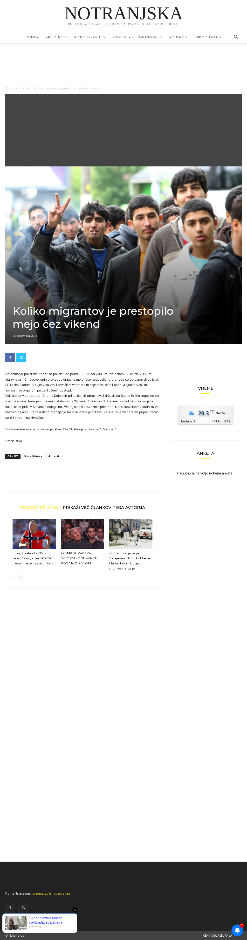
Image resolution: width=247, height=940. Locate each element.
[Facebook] (10, 357)
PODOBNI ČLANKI (39, 507)
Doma (9, 88)
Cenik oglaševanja (217, 935)
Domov (32, 37)
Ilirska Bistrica (33, 456)
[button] (236, 37)
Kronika (24, 88)
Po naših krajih (88, 37)
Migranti (53, 456)
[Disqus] (82, 665)
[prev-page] (16, 578)
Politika (176, 37)
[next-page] (23, 578)
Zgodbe (119, 37)
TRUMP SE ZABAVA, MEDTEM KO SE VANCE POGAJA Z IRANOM (79, 558)
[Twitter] (21, 357)
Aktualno (54, 37)
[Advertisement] (123, 130)
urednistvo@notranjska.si (51, 893)
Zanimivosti (148, 37)
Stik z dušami (206, 37)
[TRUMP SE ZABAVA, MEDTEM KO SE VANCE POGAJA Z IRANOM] (82, 534)
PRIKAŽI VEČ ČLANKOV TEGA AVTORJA (104, 507)
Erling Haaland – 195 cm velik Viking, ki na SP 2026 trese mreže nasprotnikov (33, 558)
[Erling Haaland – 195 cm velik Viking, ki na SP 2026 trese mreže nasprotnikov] (34, 534)
